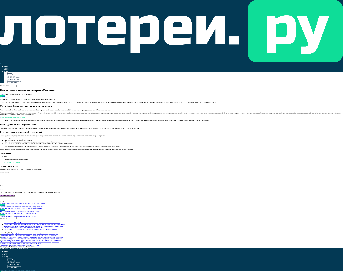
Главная (6, 66)
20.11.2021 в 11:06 (9, 162)
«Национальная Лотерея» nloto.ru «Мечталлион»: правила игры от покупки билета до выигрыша (33, 226)
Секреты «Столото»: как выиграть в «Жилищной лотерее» (18, 216)
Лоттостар (10, 74)
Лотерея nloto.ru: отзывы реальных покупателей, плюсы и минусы (24, 227)
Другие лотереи (12, 82)
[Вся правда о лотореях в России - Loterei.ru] (171, 61)
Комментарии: (5, 98)
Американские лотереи (14, 81)
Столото (9, 73)
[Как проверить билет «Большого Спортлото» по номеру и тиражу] (171, 208)
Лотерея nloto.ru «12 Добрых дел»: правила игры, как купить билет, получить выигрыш (30, 229)
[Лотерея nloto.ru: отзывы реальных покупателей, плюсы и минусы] (21, 243)
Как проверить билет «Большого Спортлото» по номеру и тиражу (20, 211)
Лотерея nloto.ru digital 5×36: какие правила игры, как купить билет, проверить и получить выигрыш (34, 224)
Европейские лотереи (13, 77)
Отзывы (6, 69)
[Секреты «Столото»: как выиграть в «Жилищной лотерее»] (171, 213)
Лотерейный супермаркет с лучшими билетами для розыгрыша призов (21, 206)
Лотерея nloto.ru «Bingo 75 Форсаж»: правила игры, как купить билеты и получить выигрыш (32, 223)
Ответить (18, 162)
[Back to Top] (0, 272)
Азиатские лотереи (13, 79)
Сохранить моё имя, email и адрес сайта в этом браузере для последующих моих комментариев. (31, 192)
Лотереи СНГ (11, 76)
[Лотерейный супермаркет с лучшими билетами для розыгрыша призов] (171, 203)
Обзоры (6, 71)
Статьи (6, 68)
